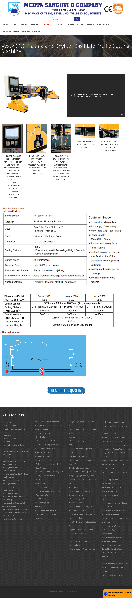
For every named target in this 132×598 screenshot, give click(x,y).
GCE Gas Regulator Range (46, 510)
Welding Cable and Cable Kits (47, 441)
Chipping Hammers (9, 438)
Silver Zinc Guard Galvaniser (114, 483)
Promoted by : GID (76, 592)
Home (5, 25)
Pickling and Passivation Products (116, 422)
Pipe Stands (108, 507)
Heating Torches (42, 506)
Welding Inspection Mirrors (12, 493)
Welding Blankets (43, 429)
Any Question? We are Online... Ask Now (119, 593)
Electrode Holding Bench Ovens (48, 445)
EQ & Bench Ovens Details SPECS (49, 448)
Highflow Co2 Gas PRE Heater (81, 529)
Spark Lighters (8, 477)
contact (59, 25)
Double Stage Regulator (45, 499)
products (48, 25)
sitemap (80, 25)
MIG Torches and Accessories (47, 421)
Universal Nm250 (42, 452)
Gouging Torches (42, 437)
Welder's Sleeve (8, 516)
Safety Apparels (8, 490)
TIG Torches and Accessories (114, 437)
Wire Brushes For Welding (12, 496)
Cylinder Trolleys (9, 471)
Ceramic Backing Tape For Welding (49, 425)
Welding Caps (7, 500)
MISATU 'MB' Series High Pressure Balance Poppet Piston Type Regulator (82, 433)
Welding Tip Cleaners (10, 480)
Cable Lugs (6, 435)
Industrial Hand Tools (111, 526)
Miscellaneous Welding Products (15, 474)
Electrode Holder (9, 422)
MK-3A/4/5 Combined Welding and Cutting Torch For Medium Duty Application (49, 476)
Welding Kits (7, 454)
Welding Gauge (8, 487)
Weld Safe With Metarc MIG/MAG (15, 509)
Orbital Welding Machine (112, 575)
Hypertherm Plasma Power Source (116, 449)
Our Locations (104, 25)
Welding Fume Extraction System (115, 460)
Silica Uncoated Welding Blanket (82, 549)
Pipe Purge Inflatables (111, 480)
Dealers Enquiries (11, 31)
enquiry (70, 25)
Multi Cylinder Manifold (78, 533)
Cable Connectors (9, 425)
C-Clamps (6, 442)
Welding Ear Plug (9, 483)
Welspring (107, 499)
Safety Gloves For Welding (12, 519)
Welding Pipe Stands (10, 467)
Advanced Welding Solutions (114, 495)
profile (14, 25)
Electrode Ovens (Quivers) (46, 433)
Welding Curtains (9, 464)
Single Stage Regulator (45, 502)
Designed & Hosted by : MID (59, 592)
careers (90, 25)
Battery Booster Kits (10, 458)
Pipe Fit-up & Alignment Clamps (14, 512)
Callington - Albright (110, 491)
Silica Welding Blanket (78, 537)
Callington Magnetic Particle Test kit (116, 563)
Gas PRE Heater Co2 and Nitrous (82, 514)
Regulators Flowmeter (78, 518)
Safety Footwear (109, 433)
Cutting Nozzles (42, 487)
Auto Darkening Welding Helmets (15, 451)
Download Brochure (31, 31)
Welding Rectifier (42, 483)
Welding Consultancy (31, 25)
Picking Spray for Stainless (113, 487)
